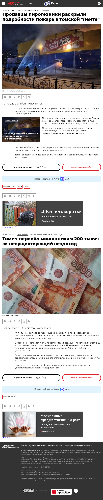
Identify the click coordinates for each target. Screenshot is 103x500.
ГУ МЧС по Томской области (13, 91)
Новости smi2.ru (10, 227)
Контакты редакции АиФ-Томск (33, 446)
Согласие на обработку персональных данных (36, 471)
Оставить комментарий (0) (81, 167)
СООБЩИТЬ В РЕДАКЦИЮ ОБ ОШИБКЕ (78, 446)
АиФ (22, 315)
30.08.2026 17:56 (8, 235)
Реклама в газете (55, 446)
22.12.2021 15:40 (8, 10)
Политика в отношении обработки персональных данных (40, 472)
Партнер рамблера (42, 490)
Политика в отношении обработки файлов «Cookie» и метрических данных (45, 474)
